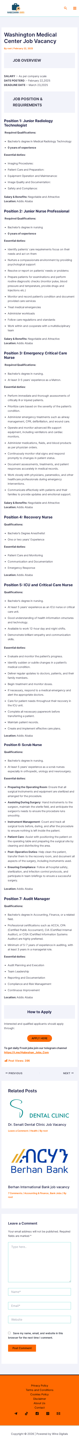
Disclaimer (39, 1398)
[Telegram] (16, 1413)
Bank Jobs (56, 1193)
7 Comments (15, 1193)
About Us (39, 1403)
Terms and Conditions (39, 1390)
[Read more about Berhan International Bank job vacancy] (39, 1160)
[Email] (58, 1413)
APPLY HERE (40, 1038)
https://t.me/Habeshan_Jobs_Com (26, 1052)
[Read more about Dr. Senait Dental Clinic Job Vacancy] (39, 1108)
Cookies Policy (39, 1394)
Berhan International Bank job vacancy (38, 1187)
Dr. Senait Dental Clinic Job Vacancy (37, 1124)
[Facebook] (37, 1413)
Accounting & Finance (36, 1193)
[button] (65, 8)
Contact (40, 1407)
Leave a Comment (18, 1130)
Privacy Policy (39, 1385)
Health (34, 1130)
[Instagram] (48, 1413)
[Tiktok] (26, 1413)
